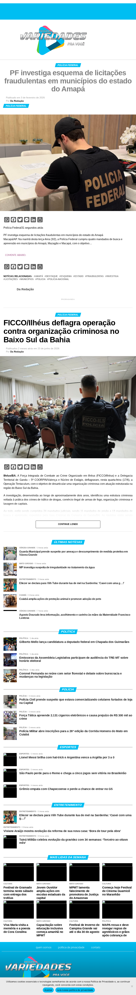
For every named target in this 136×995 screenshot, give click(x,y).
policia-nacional (58, 279)
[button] (4, 11)
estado (79, 276)
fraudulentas (95, 276)
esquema (66, 276)
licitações (11, 279)
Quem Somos (43, 947)
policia (41, 279)
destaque (52, 276)
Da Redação (17, 101)
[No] (132, 986)
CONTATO (95, 947)
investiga (112, 276)
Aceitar (48, 990)
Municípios (27, 279)
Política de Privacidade (71, 947)
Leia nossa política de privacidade (75, 990)
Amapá (39, 276)
